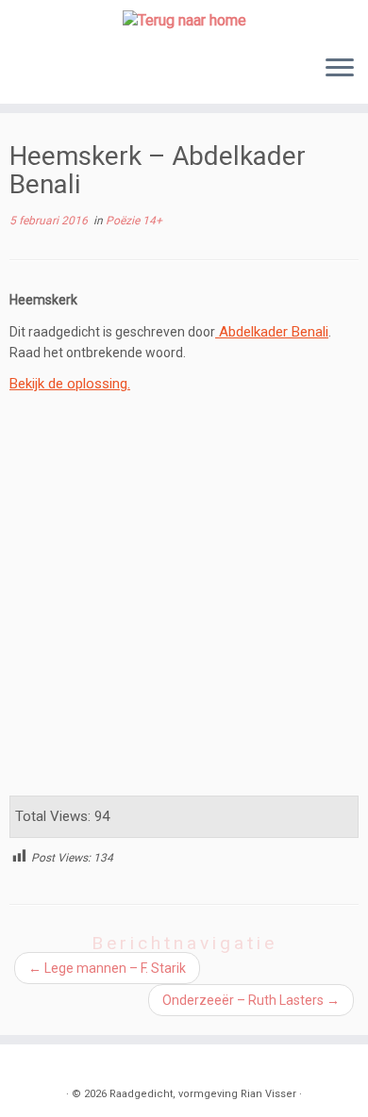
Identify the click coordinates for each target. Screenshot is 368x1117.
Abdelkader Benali (273, 331)
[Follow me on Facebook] (70, 1066)
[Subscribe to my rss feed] (29, 1066)
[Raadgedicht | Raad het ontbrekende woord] (184, 20)
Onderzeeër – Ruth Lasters (251, 1000)
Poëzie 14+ (134, 220)
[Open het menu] (340, 70)
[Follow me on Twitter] (50, 1066)
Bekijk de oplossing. (69, 383)
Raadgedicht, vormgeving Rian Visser (202, 1094)
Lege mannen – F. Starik (107, 968)
